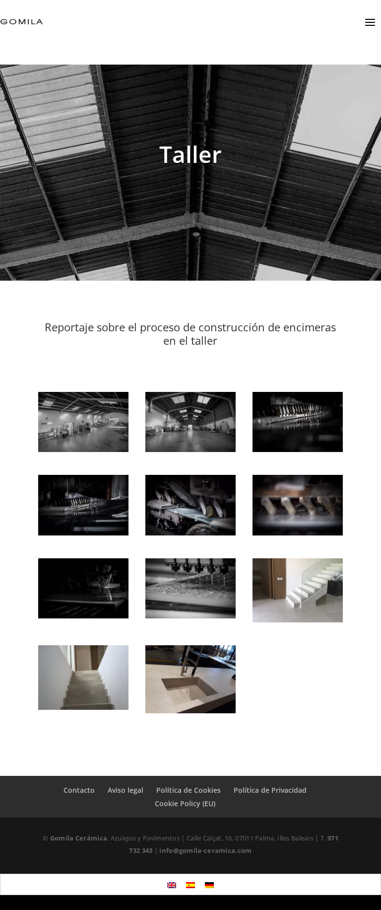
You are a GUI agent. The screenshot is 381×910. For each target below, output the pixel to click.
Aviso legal (125, 790)
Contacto (79, 790)
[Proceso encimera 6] (190, 615)
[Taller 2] (190, 449)
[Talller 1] (83, 449)
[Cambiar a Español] (190, 884)
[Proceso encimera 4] (298, 532)
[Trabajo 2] (83, 706)
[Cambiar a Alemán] (209, 884)
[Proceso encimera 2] (83, 532)
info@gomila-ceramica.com (205, 850)
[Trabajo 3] (190, 710)
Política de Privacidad (270, 790)
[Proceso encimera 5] (83, 615)
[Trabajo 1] (298, 619)
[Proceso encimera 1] (298, 449)
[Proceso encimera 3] (190, 532)
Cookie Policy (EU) (185, 803)
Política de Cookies (188, 790)
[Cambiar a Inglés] (171, 884)
